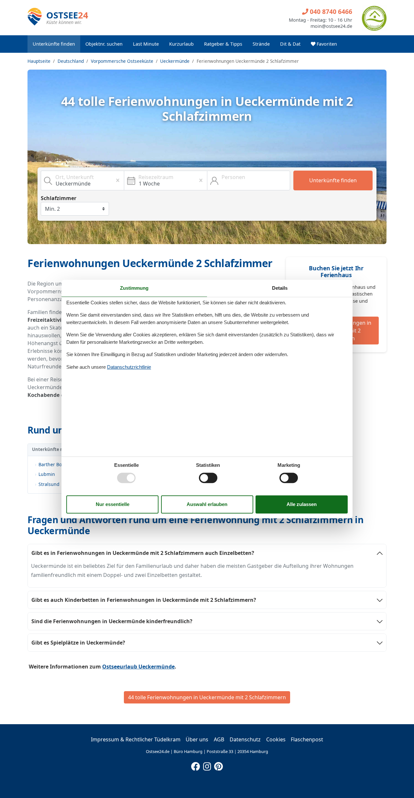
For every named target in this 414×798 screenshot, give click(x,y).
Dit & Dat (290, 44)
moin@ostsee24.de (331, 26)
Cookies (276, 739)
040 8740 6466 (330, 11)
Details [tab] (280, 288)
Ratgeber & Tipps (223, 44)
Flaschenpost (307, 739)
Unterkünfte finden (54, 44)
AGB (219, 739)
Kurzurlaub (181, 44)
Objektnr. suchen (104, 44)
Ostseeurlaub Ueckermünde (138, 666)
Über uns (197, 739)
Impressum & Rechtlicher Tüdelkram (135, 739)
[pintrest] (218, 764)
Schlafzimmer (58, 198)
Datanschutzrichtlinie (129, 367)
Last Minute (146, 44)
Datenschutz (245, 739)
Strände (261, 44)
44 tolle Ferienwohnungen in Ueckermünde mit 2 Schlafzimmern (207, 697)
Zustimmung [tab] (134, 288)
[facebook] (195, 764)
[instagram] (207, 764)
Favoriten (326, 44)
